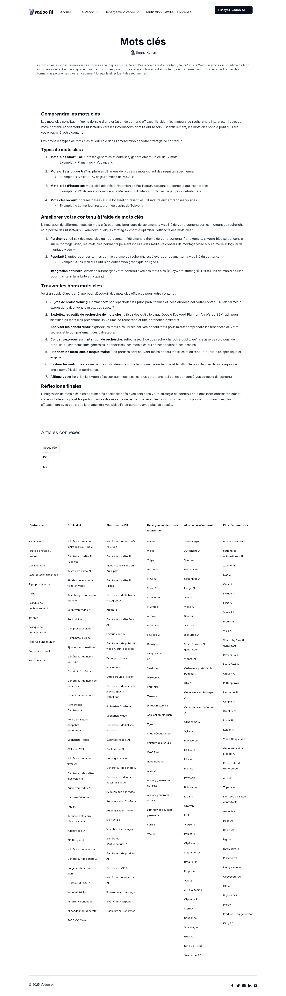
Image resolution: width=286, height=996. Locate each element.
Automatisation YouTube (121, 801)
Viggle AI (189, 824)
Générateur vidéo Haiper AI (199, 695)
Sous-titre (190, 616)
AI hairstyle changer (80, 901)
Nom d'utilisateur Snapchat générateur (78, 725)
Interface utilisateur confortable (235, 799)
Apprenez (183, 12)
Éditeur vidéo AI (115, 633)
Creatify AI (229, 710)
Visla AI (227, 630)
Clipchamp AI (192, 721)
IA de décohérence (159, 733)
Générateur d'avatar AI (82, 849)
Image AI (189, 588)
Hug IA (71, 806)
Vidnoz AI (190, 658)
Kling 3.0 (228, 923)
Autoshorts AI (192, 550)
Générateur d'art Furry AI (120, 880)
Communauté (37, 565)
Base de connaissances (43, 574)
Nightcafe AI (230, 895)
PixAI (187, 815)
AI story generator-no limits (158, 783)
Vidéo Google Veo (234, 738)
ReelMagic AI (231, 848)
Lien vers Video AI (78, 797)
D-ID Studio (113, 819)
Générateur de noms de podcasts (82, 683)
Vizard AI (189, 625)
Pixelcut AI (153, 597)
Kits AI (227, 885)
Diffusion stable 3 (157, 705)
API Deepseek (76, 840)
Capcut (227, 584)
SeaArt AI (152, 668)
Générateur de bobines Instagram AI (120, 597)
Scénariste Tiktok (78, 739)
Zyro (150, 724)
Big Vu (227, 839)
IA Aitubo (152, 606)
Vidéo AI (189, 606)
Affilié (169, 12)
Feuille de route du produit (40, 553)
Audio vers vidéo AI (79, 787)
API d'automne (193, 889)
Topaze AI (229, 787)
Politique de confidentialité (37, 629)
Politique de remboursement (38, 605)
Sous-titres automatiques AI (233, 553)
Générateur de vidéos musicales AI (81, 776)
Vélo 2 (188, 880)
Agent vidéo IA (76, 830)
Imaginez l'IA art (154, 656)
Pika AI (188, 759)
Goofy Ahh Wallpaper (119, 901)
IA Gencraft (230, 857)
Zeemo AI (229, 565)
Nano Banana (155, 761)
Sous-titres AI (192, 578)
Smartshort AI (192, 852)
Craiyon (189, 805)
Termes (33, 617)
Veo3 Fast (153, 752)
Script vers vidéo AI (79, 609)
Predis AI (228, 621)
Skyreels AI (154, 634)
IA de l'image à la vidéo (120, 791)
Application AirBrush (159, 714)
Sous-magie (191, 541)
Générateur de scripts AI (82, 858)
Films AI (227, 602)
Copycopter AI (232, 876)
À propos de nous (39, 584)
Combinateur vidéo (79, 637)
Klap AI (227, 574)
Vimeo (151, 541)
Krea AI (188, 796)
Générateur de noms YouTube (80, 659)
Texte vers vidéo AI (79, 570)
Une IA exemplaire (234, 541)
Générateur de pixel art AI (120, 856)
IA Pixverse (191, 740)
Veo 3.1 (151, 833)
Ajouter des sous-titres (81, 647)
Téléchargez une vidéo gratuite (82, 597)
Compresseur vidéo (79, 628)
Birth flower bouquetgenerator (159, 812)
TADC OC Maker (78, 920)
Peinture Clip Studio (159, 742)
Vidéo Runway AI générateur (194, 646)
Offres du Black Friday (119, 676)
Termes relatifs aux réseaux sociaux (79, 818)
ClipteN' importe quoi (80, 695)
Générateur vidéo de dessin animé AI (119, 779)
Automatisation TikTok (119, 810)
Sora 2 (151, 824)
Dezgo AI (152, 569)
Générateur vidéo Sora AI (120, 622)
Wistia (150, 550)
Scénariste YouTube (118, 706)
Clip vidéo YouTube (79, 671)
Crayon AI (229, 673)
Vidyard (151, 560)
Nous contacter (38, 660)
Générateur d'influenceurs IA (116, 841)
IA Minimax (190, 787)
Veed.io (188, 597)
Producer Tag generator (238, 913)
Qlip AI (188, 682)
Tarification (153, 12)
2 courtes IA (191, 634)
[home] (41, 12)
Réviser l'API (230, 654)
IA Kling (188, 768)
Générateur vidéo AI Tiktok (118, 583)
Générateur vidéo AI (118, 556)
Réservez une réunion (42, 641)
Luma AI (228, 720)
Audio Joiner (75, 619)
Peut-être (153, 686)
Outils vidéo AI (115, 749)
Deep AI (228, 820)
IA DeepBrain (231, 682)
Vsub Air (189, 560)
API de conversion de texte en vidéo (81, 583)
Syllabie (189, 731)
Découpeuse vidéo (117, 658)
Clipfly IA (189, 843)
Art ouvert (153, 625)
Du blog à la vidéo (117, 758)
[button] (89, 12)
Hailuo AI (189, 749)
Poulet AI (189, 833)
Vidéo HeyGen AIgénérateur (233, 643)
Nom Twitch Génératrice (75, 707)
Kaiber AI (228, 729)
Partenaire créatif (39, 651)
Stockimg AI (191, 927)
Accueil (65, 12)
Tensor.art (153, 696)
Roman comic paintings (120, 892)
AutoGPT (111, 609)
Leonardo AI (230, 692)
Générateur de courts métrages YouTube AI (81, 544)
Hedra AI (228, 829)
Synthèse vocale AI (118, 739)
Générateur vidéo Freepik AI (234, 751)
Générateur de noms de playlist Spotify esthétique (121, 691)
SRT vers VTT (76, 749)
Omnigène (153, 644)
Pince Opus (191, 569)
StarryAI (189, 908)
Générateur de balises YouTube (120, 727)
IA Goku (152, 578)
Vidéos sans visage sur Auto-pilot (120, 568)
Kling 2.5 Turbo (193, 945)
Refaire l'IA (190, 861)
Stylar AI (152, 588)
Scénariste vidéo (116, 715)
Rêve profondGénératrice (231, 765)
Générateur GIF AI (117, 868)
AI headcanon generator (82, 910)
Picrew (227, 904)
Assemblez (229, 811)
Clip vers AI (191, 899)
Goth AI (188, 936)
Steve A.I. (228, 612)
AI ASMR (152, 770)
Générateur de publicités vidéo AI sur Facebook (121, 646)
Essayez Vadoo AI (233, 10)
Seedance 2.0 (192, 955)
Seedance (190, 917)
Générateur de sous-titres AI (80, 761)
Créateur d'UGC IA (79, 882)
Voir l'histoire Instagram (120, 829)
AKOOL (227, 777)
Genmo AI (229, 701)
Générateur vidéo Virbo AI (198, 709)
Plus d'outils (113, 667)
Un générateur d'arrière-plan (83, 870)
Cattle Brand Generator (120, 910)
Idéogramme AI (232, 867)
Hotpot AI (189, 871)
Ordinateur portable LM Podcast (198, 671)
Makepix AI (153, 677)
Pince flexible (231, 664)
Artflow (151, 616)
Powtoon (189, 777)
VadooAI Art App (78, 892)
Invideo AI (229, 593)
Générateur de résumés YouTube (121, 544)
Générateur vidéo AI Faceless (80, 559)
